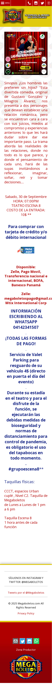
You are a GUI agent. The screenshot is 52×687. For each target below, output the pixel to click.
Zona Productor (26, 649)
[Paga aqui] (26, 258)
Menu (7, 3)
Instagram (29, 641)
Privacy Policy (26, 613)
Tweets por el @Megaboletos (26, 592)
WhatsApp (36, 641)
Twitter (22, 641)
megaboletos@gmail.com (15, 641)
